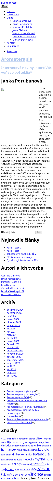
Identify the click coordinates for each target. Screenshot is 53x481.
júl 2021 (11, 328)
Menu (4, 6)
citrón (40, 438)
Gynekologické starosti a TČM (23, 260)
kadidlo (43, 449)
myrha (39, 459)
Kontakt (11, 42)
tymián (9, 469)
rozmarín (38, 463)
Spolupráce (13, 46)
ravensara (26, 464)
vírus (27, 469)
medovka (28, 459)
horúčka (27, 449)
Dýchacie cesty (16, 442)
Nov (9, 464)
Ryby (3, 470)
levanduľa (41, 454)
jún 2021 (11, 331)
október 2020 (14, 356)
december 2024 (15, 309)
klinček (16, 454)
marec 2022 (13, 319)
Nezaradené (13, 416)
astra (14, 438)
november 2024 (15, 312)
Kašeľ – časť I (13, 250)
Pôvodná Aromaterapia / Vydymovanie (27, 419)
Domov (11, 11)
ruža (47, 464)
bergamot (23, 438)
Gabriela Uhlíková (21, 20)
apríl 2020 (12, 375)
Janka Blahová (19, 30)
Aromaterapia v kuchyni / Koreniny (25, 406)
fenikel (37, 445)
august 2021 (13, 325)
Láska (4, 459)
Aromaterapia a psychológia (22, 394)
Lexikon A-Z (13, 14)
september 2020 (15, 360)
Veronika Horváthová (23, 33)
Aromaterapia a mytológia (21, 391)
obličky (16, 464)
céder (4, 442)
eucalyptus (30, 442)
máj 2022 (11, 316)
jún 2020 (11, 369)
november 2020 (15, 353)
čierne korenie (21, 474)
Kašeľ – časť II (14, 247)
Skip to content (9, 2)
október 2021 (14, 322)
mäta (49, 459)
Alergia (3, 439)
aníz (9, 438)
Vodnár (22, 470)
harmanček (8, 449)
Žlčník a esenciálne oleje (19, 257)
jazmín (34, 449)
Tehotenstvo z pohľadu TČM (22, 253)
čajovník (6, 474)
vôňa (34, 469)
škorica (36, 474)
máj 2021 (11, 334)
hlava (19, 449)
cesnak (32, 438)
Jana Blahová (8, 285)
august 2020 (13, 363)
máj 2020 (11, 372)
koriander (26, 454)
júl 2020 (11, 366)
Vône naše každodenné (19, 422)
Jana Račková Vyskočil (24, 36)
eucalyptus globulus (23, 445)
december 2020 (15, 350)
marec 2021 (13, 341)
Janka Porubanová (22, 24)
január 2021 (13, 347)
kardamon (6, 454)
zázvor (43, 468)
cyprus (47, 438)
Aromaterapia (16, 59)
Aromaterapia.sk (10, 478)
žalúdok (47, 474)
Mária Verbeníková (22, 39)
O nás (10, 17)
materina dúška (14, 459)
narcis (4, 464)
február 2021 (14, 344)
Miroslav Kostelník (22, 27)
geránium (46, 445)
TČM (17, 469)
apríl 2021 (12, 338)
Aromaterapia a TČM (18, 397)
